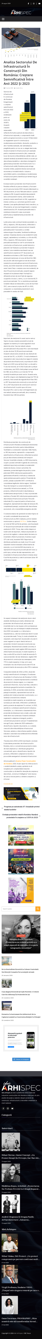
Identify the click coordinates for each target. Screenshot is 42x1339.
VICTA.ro (23, 521)
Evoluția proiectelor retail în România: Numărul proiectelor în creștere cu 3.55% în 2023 (20, 816)
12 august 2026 (6, 1161)
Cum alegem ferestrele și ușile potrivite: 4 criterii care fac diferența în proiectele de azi (20, 993)
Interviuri (21, 935)
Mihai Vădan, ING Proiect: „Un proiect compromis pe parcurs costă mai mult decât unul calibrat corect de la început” (21, 1258)
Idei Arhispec (18, 1333)
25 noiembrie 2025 (8, 998)
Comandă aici (8, 784)
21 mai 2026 (5, 1262)
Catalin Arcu (19, 88)
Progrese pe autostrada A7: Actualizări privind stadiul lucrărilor (21, 808)
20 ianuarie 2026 (7, 975)
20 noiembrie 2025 (8, 1020)
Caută (38, 909)
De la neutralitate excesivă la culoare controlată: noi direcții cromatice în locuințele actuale (20, 970)
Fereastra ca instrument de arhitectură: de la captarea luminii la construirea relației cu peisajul (21, 1015)
